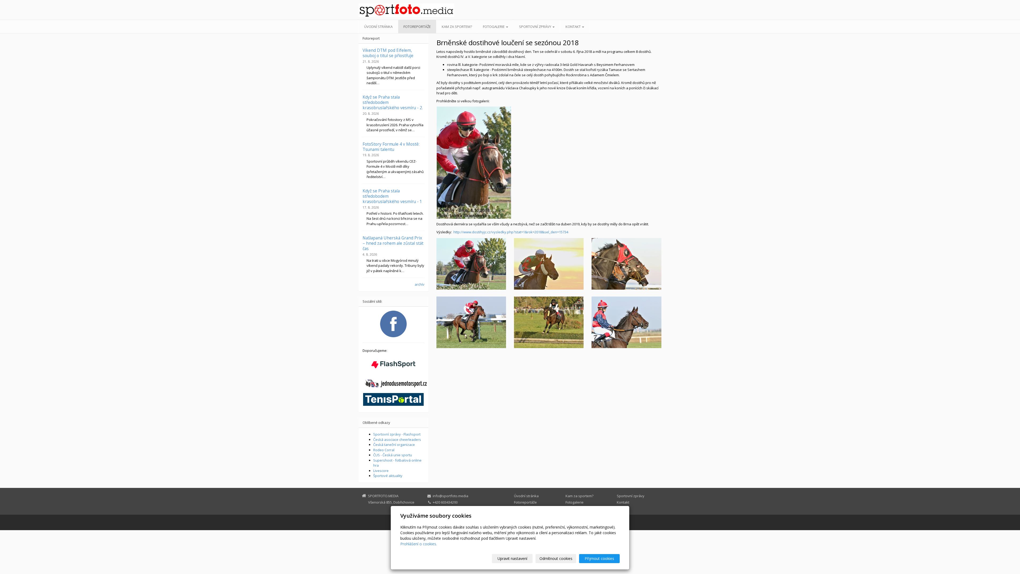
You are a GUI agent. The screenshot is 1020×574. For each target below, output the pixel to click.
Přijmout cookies (599, 558)
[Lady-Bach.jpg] (549, 322)
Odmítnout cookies (555, 558)
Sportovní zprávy (535, 26)
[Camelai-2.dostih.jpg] (471, 322)
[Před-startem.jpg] (626, 322)
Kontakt (573, 26)
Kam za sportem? (457, 26)
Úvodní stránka (378, 26)
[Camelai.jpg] (471, 263)
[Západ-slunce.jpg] (549, 263)
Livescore (381, 470)
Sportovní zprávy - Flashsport (396, 434)
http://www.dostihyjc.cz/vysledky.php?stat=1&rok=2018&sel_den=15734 (510, 232)
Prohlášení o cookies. (418, 543)
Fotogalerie (494, 26)
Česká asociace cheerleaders (397, 439)
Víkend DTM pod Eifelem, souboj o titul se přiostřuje (388, 52)
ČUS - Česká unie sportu (392, 455)
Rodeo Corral (383, 450)
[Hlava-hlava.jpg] (626, 263)
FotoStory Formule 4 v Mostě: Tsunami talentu (391, 146)
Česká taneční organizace (394, 444)
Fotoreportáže (417, 26)
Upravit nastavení (512, 558)
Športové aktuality (387, 475)
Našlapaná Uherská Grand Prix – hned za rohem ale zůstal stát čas (393, 243)
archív (419, 284)
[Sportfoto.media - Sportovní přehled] (406, 10)
